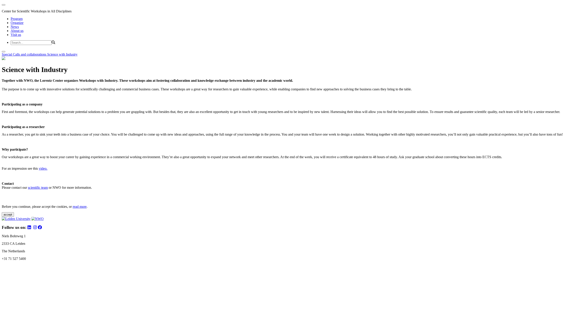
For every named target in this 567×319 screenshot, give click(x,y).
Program (17, 19)
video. (43, 168)
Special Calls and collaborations (24, 54)
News (15, 27)
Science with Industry (62, 54)
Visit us (16, 35)
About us (17, 31)
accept (8, 214)
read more (80, 206)
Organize (17, 23)
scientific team (38, 187)
